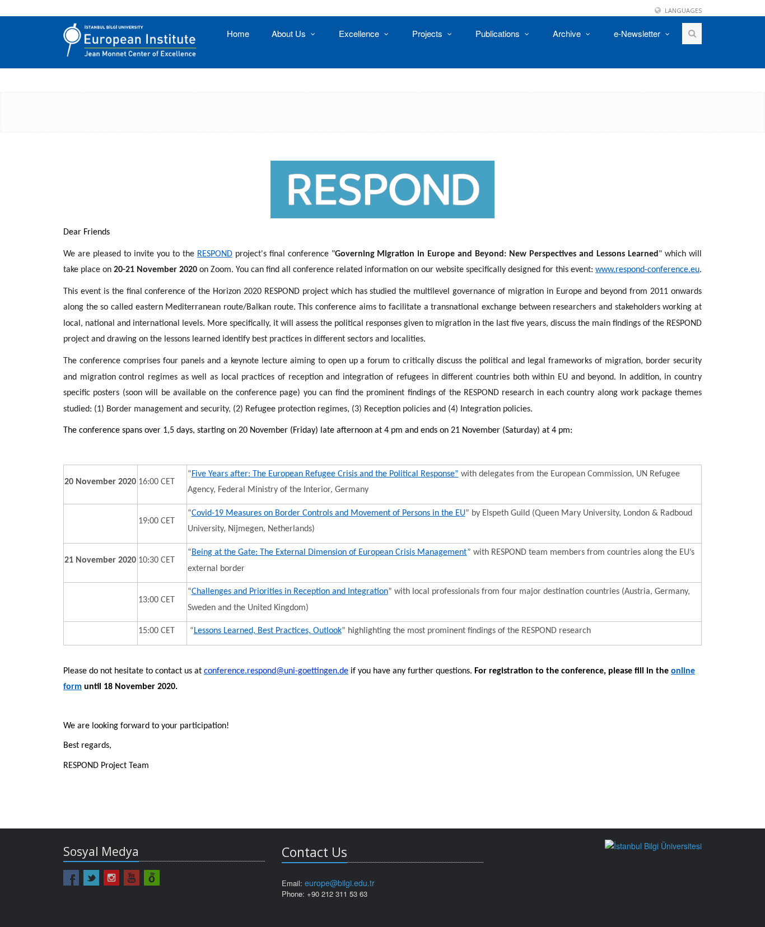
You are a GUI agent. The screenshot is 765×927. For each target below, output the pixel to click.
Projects (428, 33)
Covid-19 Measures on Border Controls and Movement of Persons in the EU (328, 513)
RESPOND (214, 254)
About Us (290, 33)
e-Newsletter (638, 33)
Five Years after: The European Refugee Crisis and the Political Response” (325, 474)
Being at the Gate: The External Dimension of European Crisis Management (329, 552)
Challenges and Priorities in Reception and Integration (290, 591)
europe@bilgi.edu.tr (340, 882)
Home (238, 33)
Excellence (360, 33)
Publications (498, 33)
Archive (568, 33)
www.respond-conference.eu (647, 269)
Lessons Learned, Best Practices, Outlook (268, 630)
